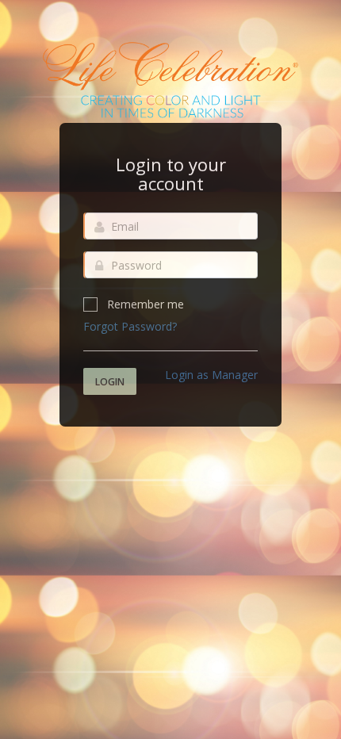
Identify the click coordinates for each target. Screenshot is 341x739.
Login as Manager (211, 374)
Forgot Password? (130, 326)
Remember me (145, 304)
